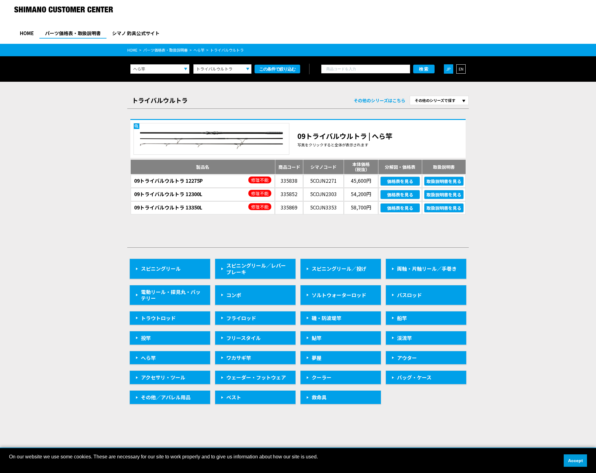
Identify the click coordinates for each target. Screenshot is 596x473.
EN (461, 68)
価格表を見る (400, 181)
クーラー (322, 377)
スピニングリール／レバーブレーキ (256, 269)
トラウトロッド (158, 318)
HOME (27, 33)
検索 (424, 69)
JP (448, 68)
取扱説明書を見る (444, 181)
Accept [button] (575, 460)
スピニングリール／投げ (339, 268)
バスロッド (409, 295)
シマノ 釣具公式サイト (136, 33)
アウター (407, 357)
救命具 (319, 397)
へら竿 (199, 50)
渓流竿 (404, 338)
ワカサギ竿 (238, 357)
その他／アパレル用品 (166, 397)
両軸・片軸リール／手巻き (427, 268)
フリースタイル (243, 338)
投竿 (146, 338)
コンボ (233, 295)
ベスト (233, 397)
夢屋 (317, 357)
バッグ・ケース (414, 377)
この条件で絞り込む (277, 69)
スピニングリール (161, 268)
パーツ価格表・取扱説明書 (73, 33)
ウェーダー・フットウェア (256, 377)
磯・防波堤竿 (326, 318)
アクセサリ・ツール (163, 377)
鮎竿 (317, 338)
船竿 (402, 318)
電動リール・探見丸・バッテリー (171, 295)
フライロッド (241, 318)
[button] (10, 465)
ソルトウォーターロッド (339, 295)
